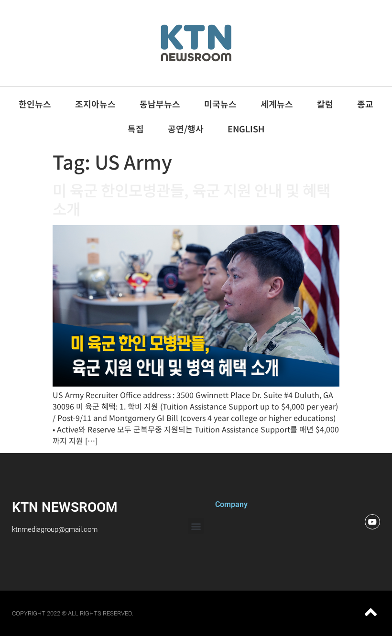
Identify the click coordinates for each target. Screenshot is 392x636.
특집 (136, 128)
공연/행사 (186, 128)
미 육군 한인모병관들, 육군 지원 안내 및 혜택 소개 (191, 199)
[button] (196, 526)
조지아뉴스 (95, 103)
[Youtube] (372, 521)
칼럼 (325, 103)
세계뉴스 (277, 103)
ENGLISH (246, 128)
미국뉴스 (220, 103)
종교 (365, 103)
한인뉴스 (35, 103)
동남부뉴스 (160, 103)
